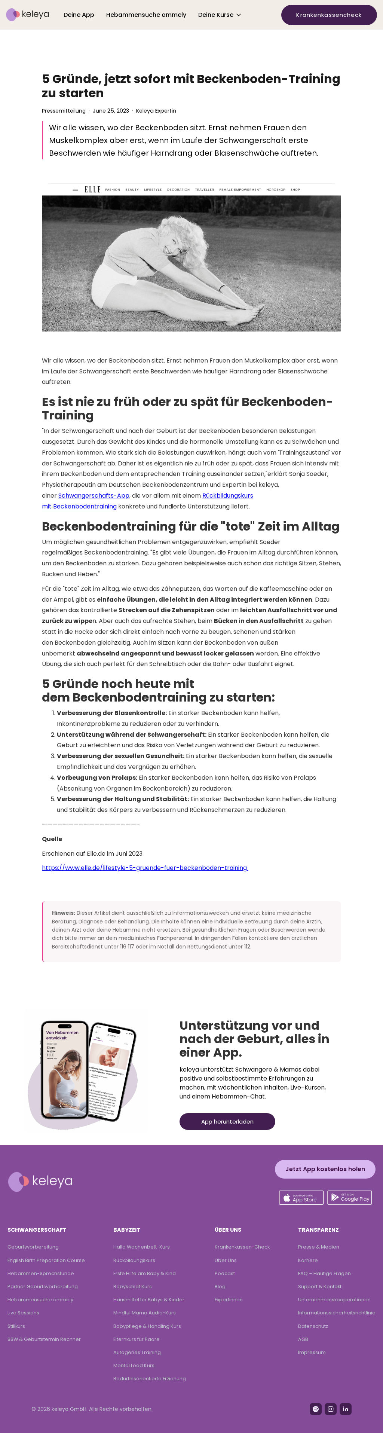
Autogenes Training (137, 1352)
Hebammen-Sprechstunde (40, 1273)
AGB (303, 1339)
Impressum (312, 1352)
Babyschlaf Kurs (132, 1286)
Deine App (79, 14)
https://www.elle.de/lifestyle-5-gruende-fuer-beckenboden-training (145, 868)
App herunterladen (227, 1121)
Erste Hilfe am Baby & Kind (144, 1273)
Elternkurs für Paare (136, 1339)
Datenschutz (313, 1326)
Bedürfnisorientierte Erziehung (149, 1378)
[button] (220, 15)
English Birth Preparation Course (46, 1260)
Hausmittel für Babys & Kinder (148, 1299)
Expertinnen (229, 1299)
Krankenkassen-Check (242, 1247)
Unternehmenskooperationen (334, 1299)
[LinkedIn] (346, 1409)
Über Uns (226, 1260)
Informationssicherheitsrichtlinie (337, 1313)
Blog (220, 1286)
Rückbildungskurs (134, 1260)
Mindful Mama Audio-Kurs (144, 1313)
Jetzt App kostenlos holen (325, 1169)
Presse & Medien (318, 1247)
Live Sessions (23, 1313)
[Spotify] (316, 1409)
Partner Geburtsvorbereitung (42, 1286)
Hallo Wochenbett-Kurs (141, 1247)
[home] (27, 15)
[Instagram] (331, 1409)
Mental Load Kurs (133, 1365)
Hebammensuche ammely (146, 14)
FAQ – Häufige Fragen (324, 1273)
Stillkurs (16, 1326)
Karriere (308, 1260)
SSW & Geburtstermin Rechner (44, 1339)
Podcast (225, 1273)
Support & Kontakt (319, 1286)
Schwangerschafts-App (93, 495)
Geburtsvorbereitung (33, 1247)
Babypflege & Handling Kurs (147, 1326)
